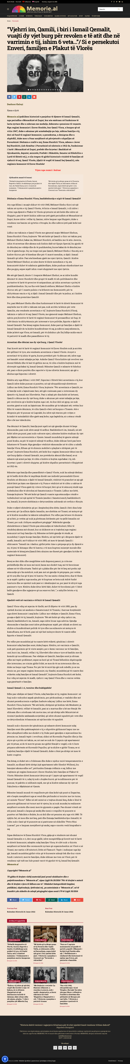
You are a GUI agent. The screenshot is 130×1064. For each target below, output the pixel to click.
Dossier (21, 16)
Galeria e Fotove (60, 16)
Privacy (120, 1061)
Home (9, 21)
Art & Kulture (72, 16)
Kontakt (18, 2)
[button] (5, 1059)
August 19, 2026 (12, 1004)
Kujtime (87, 16)
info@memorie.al (65, 1036)
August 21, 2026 (38, 963)
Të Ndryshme (96, 16)
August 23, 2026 (12, 960)
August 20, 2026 (65, 963)
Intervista (29, 16)
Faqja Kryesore (12, 16)
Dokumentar (48, 16)
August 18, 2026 (38, 1004)
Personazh (38, 16)
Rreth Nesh (10, 2)
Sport (81, 16)
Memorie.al (11, 1061)
